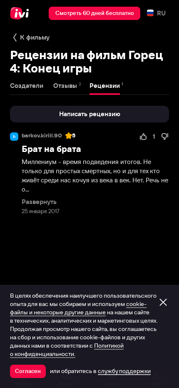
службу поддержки (124, 371)
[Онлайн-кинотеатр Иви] (21, 13)
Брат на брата (51, 149)
